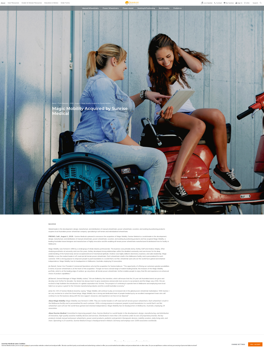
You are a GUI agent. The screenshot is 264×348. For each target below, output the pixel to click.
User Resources (13, 3)
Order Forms (65, 3)
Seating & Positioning (146, 8)
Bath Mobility (164, 8)
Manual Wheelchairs (90, 8)
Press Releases (63, 103)
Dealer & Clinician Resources (32, 3)
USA (247, 3)
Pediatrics (177, 8)
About (3, 3)
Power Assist (128, 8)
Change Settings (238, 344)
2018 (71, 103)
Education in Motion (51, 3)
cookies (26, 345)
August (77, 103)
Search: (255, 3)
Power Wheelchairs (111, 8)
